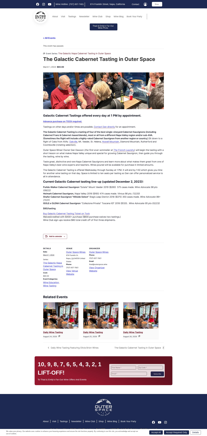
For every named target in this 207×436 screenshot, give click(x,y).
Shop (108, 16)
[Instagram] (44, 4)
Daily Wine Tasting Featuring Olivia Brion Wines (74, 347)
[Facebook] (38, 4)
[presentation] (60, 315)
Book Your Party (134, 16)
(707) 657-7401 (76, 4)
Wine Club (97, 16)
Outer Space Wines (75, 252)
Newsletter (84, 16)
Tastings (72, 16)
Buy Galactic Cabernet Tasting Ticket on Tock (66, 213)
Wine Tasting (49, 285)
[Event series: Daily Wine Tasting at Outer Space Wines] (59, 336)
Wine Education (51, 282)
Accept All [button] (156, 432)
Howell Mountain (110, 141)
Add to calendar (55, 236)
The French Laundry (123, 150)
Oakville (73, 141)
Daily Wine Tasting (53, 332)
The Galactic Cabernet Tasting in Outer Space (137, 347)
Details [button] (195, 432)
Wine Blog (119, 16)
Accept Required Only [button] (176, 432)
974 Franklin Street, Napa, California (107, 4)
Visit (63, 16)
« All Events (49, 38)
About (55, 16)
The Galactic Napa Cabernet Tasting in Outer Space (53, 266)
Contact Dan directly (104, 127)
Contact (135, 4)
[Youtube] (50, 4)
